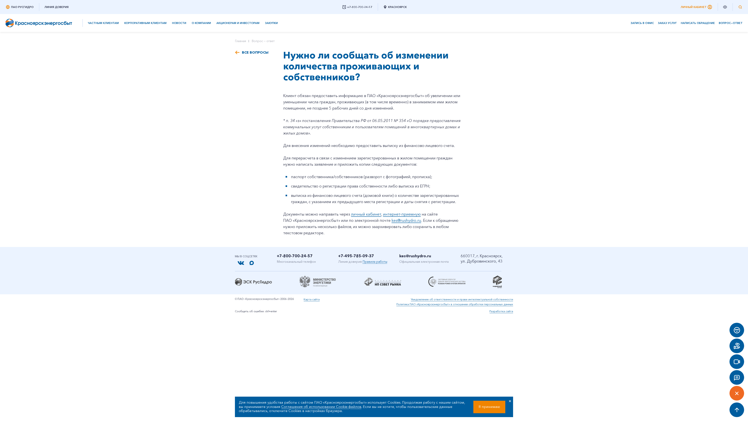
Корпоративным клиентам (145, 23)
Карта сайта (312, 299)
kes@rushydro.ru (406, 220)
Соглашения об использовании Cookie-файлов (321, 407)
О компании (201, 23)
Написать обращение (698, 23)
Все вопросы (255, 52)
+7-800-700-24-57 (295, 256)
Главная (240, 41)
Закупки (271, 23)
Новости (179, 23)
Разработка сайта (501, 311)
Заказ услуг (667, 23)
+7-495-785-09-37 (356, 256)
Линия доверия (56, 7)
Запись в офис (642, 23)
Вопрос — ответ (263, 41)
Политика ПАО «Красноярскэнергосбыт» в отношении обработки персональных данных (454, 304)
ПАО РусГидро (22, 7)
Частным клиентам (103, 23)
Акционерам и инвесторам (237, 23)
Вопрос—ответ (731, 23)
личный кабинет (366, 214)
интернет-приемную (402, 214)
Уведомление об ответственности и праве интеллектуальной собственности (462, 299)
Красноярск (397, 7)
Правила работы (375, 262)
